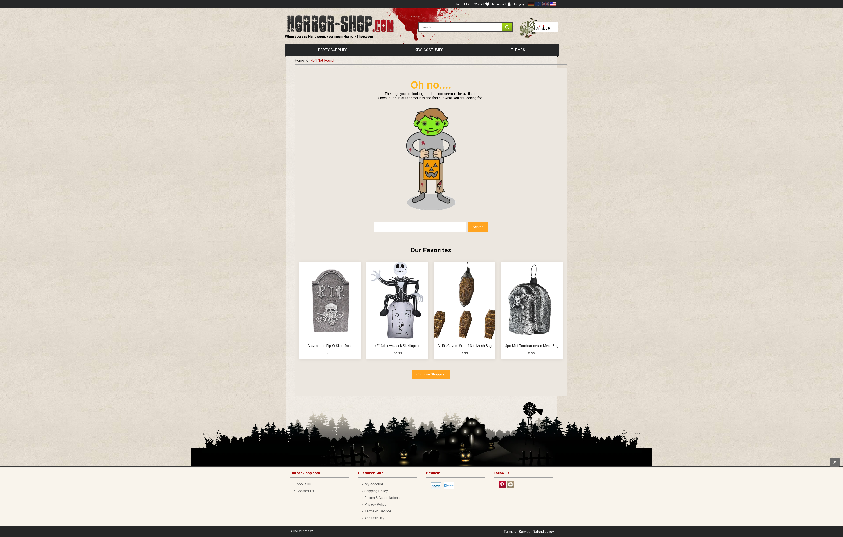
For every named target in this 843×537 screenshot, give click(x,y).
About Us (304, 484)
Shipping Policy (376, 491)
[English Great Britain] (545, 4)
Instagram (510, 484)
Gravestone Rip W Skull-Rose (330, 346)
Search (478, 227)
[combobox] (465, 27)
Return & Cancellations (381, 498)
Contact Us (305, 491)
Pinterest (502, 484)
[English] (538, 4)
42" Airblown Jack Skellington (397, 346)
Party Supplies (333, 50)
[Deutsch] (531, 4)
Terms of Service (377, 511)
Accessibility (374, 518)
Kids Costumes (429, 50)
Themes (517, 50)
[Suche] (507, 27)
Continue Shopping (430, 374)
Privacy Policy (375, 504)
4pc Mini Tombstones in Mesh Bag (531, 346)
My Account (373, 484)
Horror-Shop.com (340, 23)
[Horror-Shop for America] (552, 4)
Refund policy (543, 532)
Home (299, 60)
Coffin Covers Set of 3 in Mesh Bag (465, 346)
